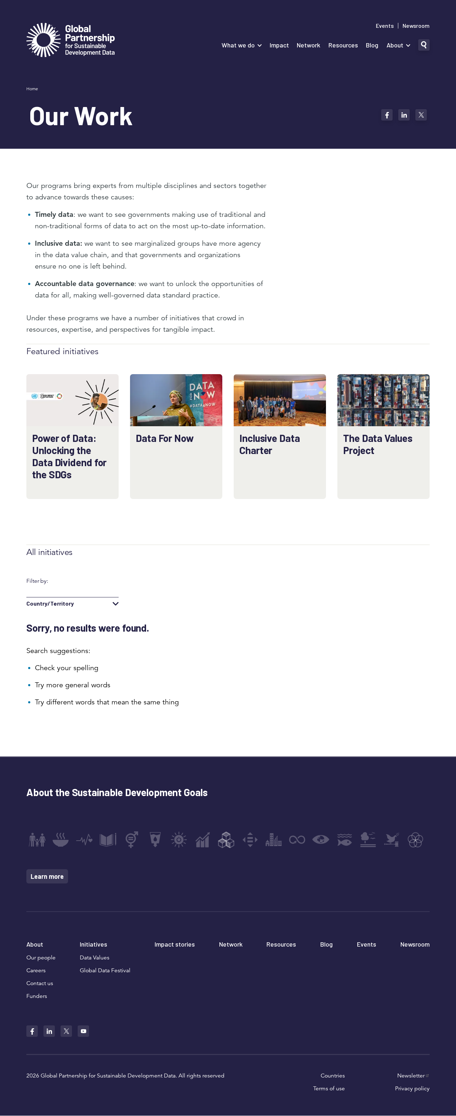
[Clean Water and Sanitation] (155, 839)
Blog (372, 45)
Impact (279, 45)
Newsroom (416, 26)
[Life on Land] (368, 839)
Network (308, 45)
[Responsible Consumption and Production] (297, 839)
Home (32, 88)
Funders (36, 996)
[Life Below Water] (344, 839)
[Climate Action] (321, 839)
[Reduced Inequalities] (250, 839)
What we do (238, 45)
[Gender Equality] (131, 839)
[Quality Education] (108, 839)
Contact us (39, 983)
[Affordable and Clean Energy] (179, 839)
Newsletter (411, 1075)
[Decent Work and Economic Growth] (202, 839)
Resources (343, 45)
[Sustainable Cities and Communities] (273, 839)
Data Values (94, 957)
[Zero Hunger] (60, 839)
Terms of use (329, 1088)
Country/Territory (50, 603)
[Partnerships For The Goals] (415, 839)
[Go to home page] (70, 41)
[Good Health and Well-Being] (84, 839)
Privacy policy (412, 1088)
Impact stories (175, 944)
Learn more (47, 876)
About (395, 45)
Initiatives (93, 944)
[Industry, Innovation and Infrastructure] (226, 839)
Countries (333, 1075)
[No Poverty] (37, 839)
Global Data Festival (105, 970)
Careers (36, 970)
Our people (41, 957)
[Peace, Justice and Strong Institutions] (392, 839)
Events (385, 26)
